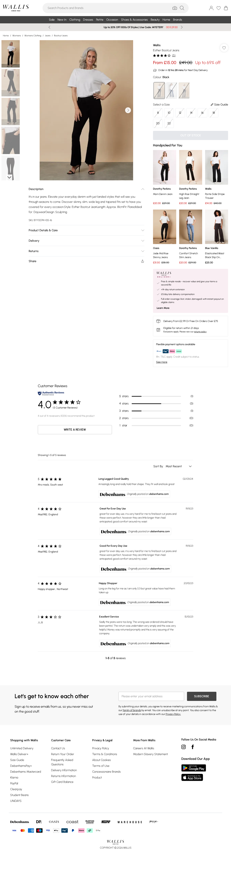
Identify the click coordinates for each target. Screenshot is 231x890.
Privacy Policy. (173, 714)
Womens (16, 35)
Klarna (14, 777)
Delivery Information (64, 770)
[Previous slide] (49, 27)
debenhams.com (158, 494)
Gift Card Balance (62, 782)
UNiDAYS (16, 801)
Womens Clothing (32, 35)
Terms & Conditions (104, 754)
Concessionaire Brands (106, 771)
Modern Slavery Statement (150, 754)
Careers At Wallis (143, 748)
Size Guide (17, 760)
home (6, 35)
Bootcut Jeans (61, 35)
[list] (86, 110)
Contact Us (58, 748)
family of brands (132, 710)
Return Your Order (62, 754)
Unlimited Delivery (21, 748)
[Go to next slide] (128, 110)
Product (97, 777)
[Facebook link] (192, 747)
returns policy (200, 331)
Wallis (157, 45)
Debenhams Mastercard (25, 771)
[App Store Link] (193, 772)
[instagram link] (183, 747)
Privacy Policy (100, 748)
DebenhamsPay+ (21, 766)
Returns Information (63, 776)
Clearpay (16, 789)
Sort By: (158, 466)
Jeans (47, 35)
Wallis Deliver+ (19, 754)
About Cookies (101, 760)
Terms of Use (100, 766)
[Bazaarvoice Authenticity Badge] (51, 393)
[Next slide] (182, 27)
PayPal (14, 783)
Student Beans (19, 795)
